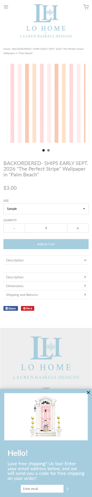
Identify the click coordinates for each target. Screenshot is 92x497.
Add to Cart (46, 244)
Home (6, 48)
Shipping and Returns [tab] (22, 294)
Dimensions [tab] (15, 286)
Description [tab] (15, 260)
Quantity (10, 220)
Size (6, 200)
